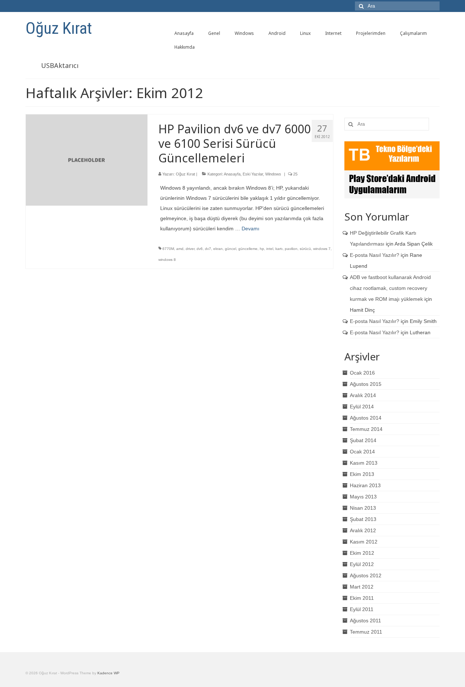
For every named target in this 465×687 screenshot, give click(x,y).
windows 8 (167, 260)
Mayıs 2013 (363, 497)
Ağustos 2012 (365, 575)
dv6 (200, 249)
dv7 (208, 249)
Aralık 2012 (363, 530)
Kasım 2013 (363, 463)
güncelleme (248, 249)
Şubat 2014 (363, 440)
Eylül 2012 (362, 564)
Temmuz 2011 (366, 632)
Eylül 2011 (361, 609)
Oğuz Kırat (58, 28)
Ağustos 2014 (365, 418)
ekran (218, 249)
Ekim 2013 (362, 474)
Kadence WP (108, 673)
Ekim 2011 (362, 598)
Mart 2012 (361, 587)
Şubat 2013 (363, 519)
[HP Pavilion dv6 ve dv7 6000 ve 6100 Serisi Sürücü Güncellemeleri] (86, 159)
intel (269, 249)
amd (179, 249)
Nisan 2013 (363, 508)
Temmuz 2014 (366, 429)
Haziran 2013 (365, 485)
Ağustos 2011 (365, 620)
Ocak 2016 (362, 373)
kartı (279, 249)
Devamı (250, 228)
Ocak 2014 (362, 451)
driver (190, 249)
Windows (273, 174)
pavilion (291, 249)
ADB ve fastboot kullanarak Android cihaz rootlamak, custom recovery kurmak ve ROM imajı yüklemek (390, 288)
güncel (230, 249)
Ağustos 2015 (365, 384)
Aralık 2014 (363, 395)
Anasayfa (232, 174)
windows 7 (322, 249)
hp (262, 249)
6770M (168, 249)
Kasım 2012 (363, 542)
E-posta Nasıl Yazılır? (374, 255)
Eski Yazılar (253, 174)
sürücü (305, 249)
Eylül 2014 (362, 406)
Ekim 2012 (362, 553)
